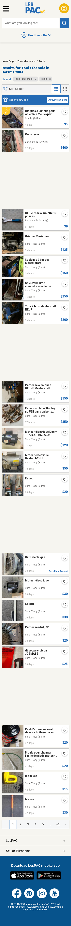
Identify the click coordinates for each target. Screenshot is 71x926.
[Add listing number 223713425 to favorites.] (63, 214)
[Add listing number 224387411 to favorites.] (63, 800)
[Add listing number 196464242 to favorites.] (63, 480)
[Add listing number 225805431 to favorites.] (63, 433)
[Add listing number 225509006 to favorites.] (63, 135)
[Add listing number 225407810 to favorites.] (63, 652)
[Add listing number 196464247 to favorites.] (63, 558)
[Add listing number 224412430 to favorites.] (63, 754)
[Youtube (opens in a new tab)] (54, 897)
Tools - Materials (27, 61)
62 (58, 824)
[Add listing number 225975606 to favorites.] (63, 112)
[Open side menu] (6, 8)
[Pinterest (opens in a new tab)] (29, 897)
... (50, 824)
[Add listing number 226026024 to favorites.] (63, 386)
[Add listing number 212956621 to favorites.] (63, 456)
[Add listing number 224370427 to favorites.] (63, 777)
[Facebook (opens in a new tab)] (16, 897)
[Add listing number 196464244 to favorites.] (63, 582)
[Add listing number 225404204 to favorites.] (63, 628)
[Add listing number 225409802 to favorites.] (63, 605)
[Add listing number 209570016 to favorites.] (63, 410)
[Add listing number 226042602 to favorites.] (63, 261)
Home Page (8, 61)
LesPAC (35, 841)
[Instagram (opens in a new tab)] (42, 897)
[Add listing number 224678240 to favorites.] (63, 730)
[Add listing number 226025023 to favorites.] (63, 308)
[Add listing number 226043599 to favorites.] (63, 237)
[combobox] (31, 23)
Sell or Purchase (35, 851)
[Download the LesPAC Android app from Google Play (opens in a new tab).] (48, 879)
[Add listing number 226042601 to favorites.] (63, 284)
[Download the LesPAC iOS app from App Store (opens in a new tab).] (22, 879)
